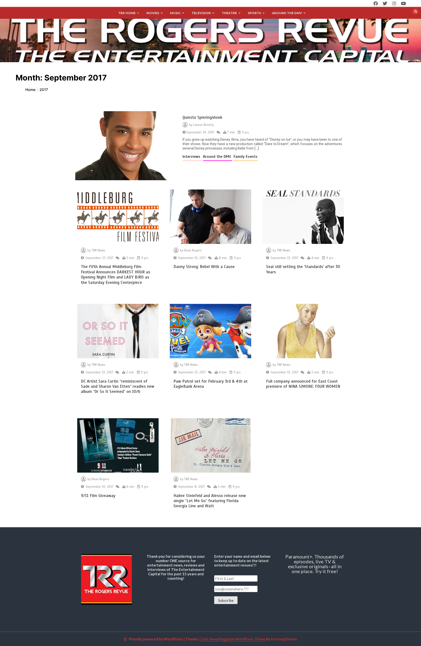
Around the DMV (217, 156)
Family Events (246, 156)
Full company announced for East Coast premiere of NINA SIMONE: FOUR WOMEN (303, 384)
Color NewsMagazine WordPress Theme (232, 639)
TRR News (98, 250)
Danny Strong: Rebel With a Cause (204, 266)
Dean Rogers (193, 250)
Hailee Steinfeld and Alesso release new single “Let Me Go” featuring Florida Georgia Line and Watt (209, 501)
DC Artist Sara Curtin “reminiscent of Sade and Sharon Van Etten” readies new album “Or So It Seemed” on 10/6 (117, 386)
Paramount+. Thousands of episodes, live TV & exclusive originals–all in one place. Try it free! (314, 564)
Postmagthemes (284, 639)
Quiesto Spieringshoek (202, 117)
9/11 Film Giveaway (98, 495)
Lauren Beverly (203, 125)
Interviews (191, 156)
